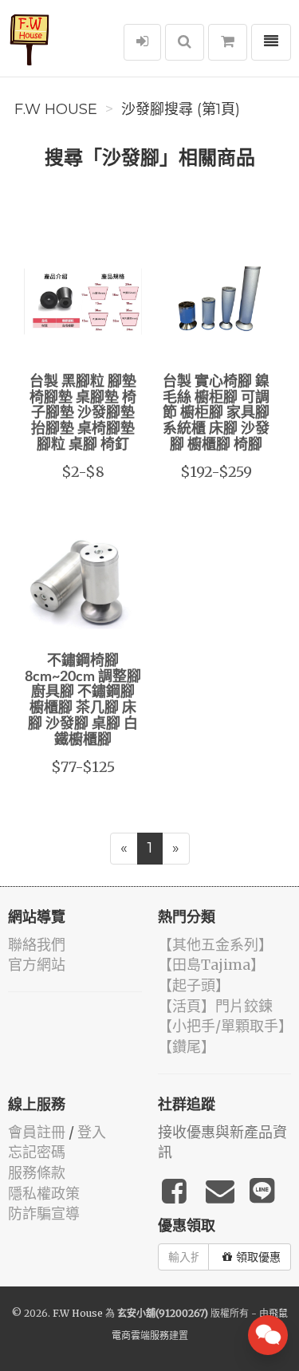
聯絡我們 (36, 945)
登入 (91, 1132)
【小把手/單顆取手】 (225, 1026)
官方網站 (36, 964)
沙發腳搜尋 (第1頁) (180, 109)
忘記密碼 (36, 1152)
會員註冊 (36, 1132)
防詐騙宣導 (44, 1213)
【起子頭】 (194, 985)
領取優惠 (258, 1257)
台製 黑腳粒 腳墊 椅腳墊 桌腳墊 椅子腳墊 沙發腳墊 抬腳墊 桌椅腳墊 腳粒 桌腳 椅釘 (83, 413)
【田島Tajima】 (211, 964)
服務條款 (36, 1173)
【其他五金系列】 (215, 945)
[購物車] (227, 42)
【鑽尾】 (186, 1047)
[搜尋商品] (184, 42)
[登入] (142, 42)
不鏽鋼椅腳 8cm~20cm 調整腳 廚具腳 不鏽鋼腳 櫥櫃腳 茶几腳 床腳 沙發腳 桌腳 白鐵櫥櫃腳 (83, 700)
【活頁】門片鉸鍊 (215, 1006)
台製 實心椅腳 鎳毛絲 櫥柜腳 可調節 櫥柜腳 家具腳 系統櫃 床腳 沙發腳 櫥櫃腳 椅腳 (216, 413)
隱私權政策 (44, 1193)
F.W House (55, 109)
